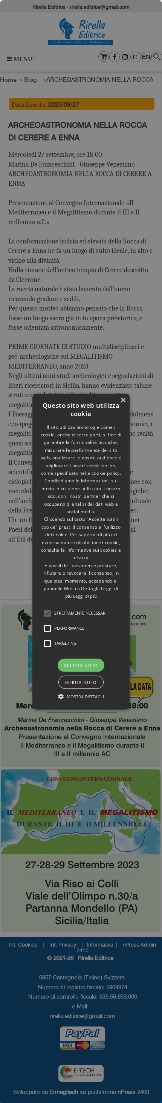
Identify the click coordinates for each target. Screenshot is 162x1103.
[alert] (81, 551)
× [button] (123, 400)
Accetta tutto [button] (81, 665)
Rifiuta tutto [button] (80, 682)
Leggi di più (85, 596)
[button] (47, 613)
